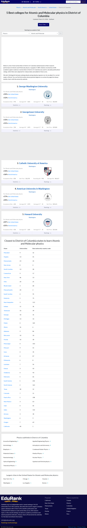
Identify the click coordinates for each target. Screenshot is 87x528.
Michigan (6, 319)
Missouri (6, 348)
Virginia (6, 257)
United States (53, 7)
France (69, 511)
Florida (6, 339)
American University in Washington (32, 188)
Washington (7, 418)
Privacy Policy (81, 527)
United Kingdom (71, 508)
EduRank (51, 19)
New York (7, 277)
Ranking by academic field (32, 30)
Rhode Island (7, 286)
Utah (5, 405)
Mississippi (7, 343)
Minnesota (7, 360)
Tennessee (7, 310)
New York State (49, 503)
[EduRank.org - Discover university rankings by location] (5, 1)
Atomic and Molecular (29, 7)
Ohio (5, 281)
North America (42, 7)
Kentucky (6, 298)
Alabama (6, 331)
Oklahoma (7, 372)
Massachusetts (8, 290)
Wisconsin (7, 335)
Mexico (69, 503)
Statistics (16, 105)
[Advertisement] (16, 51)
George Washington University (32, 86)
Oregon (6, 422)
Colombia (69, 506)
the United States (13, 94)
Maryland (6, 252)
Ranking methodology (9, 523)
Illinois (6, 327)
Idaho (5, 410)
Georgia (6, 314)
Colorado (6, 393)
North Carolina (8, 269)
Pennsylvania (7, 261)
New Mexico (7, 401)
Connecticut (7, 273)
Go (60, 33)
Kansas (6, 368)
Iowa (5, 352)
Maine (5, 323)
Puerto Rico (7, 397)
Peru (68, 514)
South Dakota (8, 381)
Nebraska (7, 377)
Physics (18, 7)
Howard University (32, 214)
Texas (5, 389)
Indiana (6, 306)
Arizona (6, 414)
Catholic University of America (32, 163)
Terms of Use (72, 527)
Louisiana (6, 364)
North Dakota (8, 385)
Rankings (47, 105)
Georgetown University (32, 112)
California (7, 426)
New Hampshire (8, 302)
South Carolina (8, 294)
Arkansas (6, 356)
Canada (69, 500)
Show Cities (42, 24)
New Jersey (7, 265)
